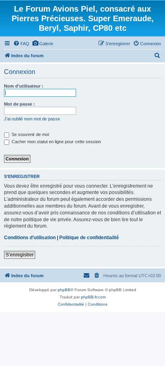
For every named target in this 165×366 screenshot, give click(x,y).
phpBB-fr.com (93, 297)
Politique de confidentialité (89, 237)
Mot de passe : (19, 104)
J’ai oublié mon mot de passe (32, 118)
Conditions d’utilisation (30, 237)
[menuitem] (21, 43)
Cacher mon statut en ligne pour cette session (55, 141)
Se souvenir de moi (29, 134)
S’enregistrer (20, 255)
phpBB (64, 290)
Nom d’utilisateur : (23, 86)
